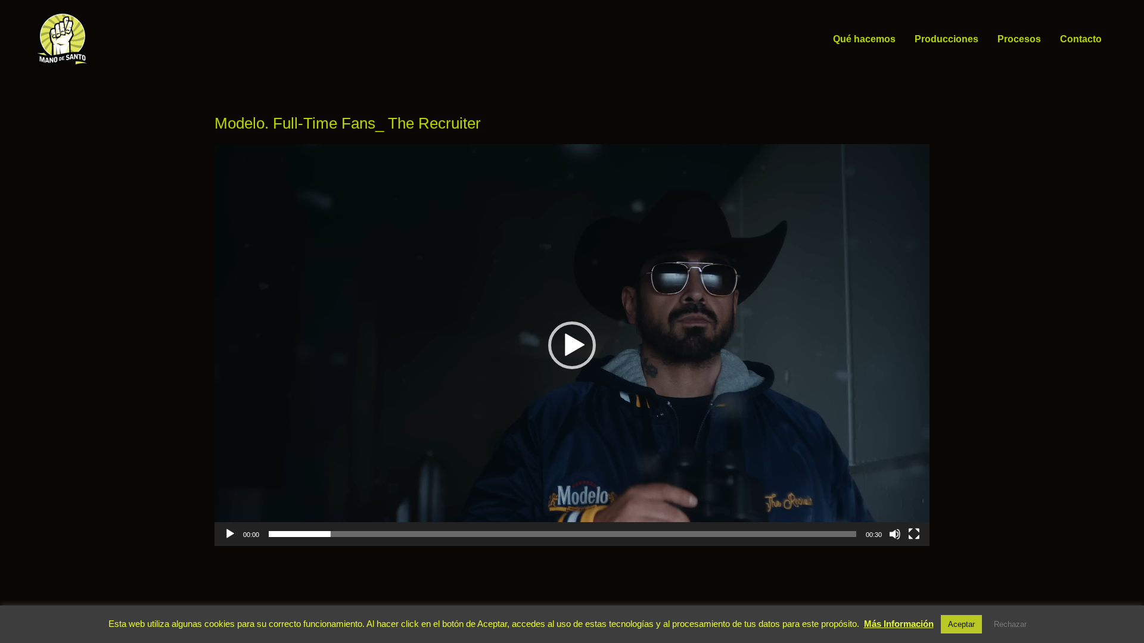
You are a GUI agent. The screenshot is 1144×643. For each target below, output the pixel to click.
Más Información (899, 624)
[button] (572, 345)
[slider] (562, 534)
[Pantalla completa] (914, 534)
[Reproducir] (230, 534)
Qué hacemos (864, 39)
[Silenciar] (895, 534)
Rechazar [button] (1010, 624)
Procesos (1019, 39)
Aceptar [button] (961, 624)
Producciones (946, 39)
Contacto (1081, 39)
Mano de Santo (109, 39)
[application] (572, 345)
